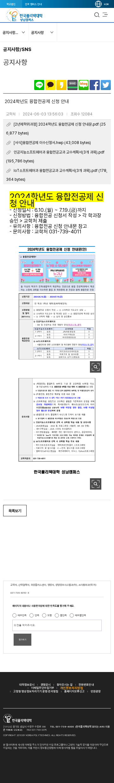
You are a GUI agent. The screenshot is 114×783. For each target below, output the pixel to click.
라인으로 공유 (39, 85)
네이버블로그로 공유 (84, 85)
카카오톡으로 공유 (50, 85)
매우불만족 (80, 615)
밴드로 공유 (72, 85)
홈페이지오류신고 (74, 691)
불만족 (63, 615)
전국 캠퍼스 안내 (33, 4)
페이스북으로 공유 (95, 85)
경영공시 (46, 684)
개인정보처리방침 (71, 688)
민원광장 (96, 691)
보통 (50, 615)
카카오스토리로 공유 (61, 85)
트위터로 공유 (106, 85)
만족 (37, 615)
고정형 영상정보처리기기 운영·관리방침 (35, 691)
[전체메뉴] (105, 15)
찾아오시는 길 (65, 684)
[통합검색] (96, 14)
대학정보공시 (27, 684)
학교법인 (11, 4)
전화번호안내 (86, 684)
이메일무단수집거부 (42, 687)
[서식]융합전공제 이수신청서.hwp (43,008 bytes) (52, 142)
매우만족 (22, 615)
